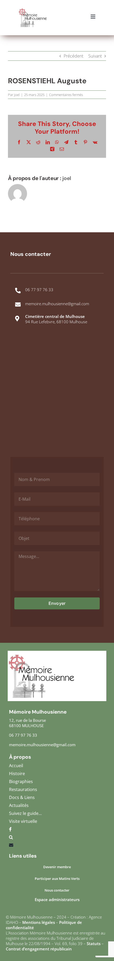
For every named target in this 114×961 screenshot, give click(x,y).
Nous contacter (57, 890)
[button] (57, 838)
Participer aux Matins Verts (57, 878)
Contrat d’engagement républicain (39, 948)
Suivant (95, 56)
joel (17, 94)
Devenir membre (57, 866)
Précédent (73, 56)
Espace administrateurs (57, 899)
